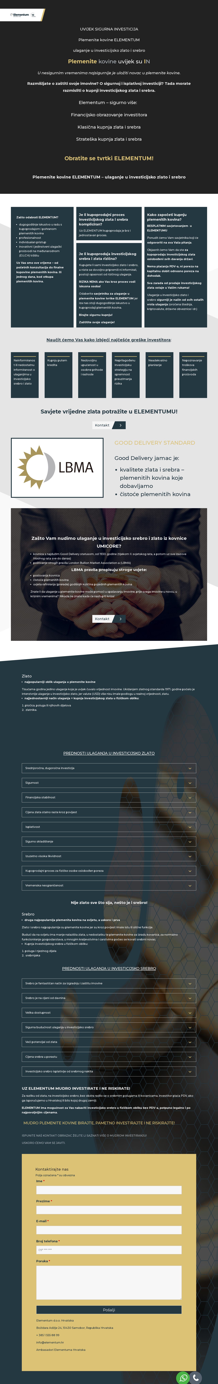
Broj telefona (48, 1241)
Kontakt (102, 425)
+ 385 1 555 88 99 (47, 1335)
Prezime (44, 1201)
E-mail (42, 1221)
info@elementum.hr (50, 1342)
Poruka (43, 1261)
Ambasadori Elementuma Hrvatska (60, 1349)
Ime (40, 1181)
